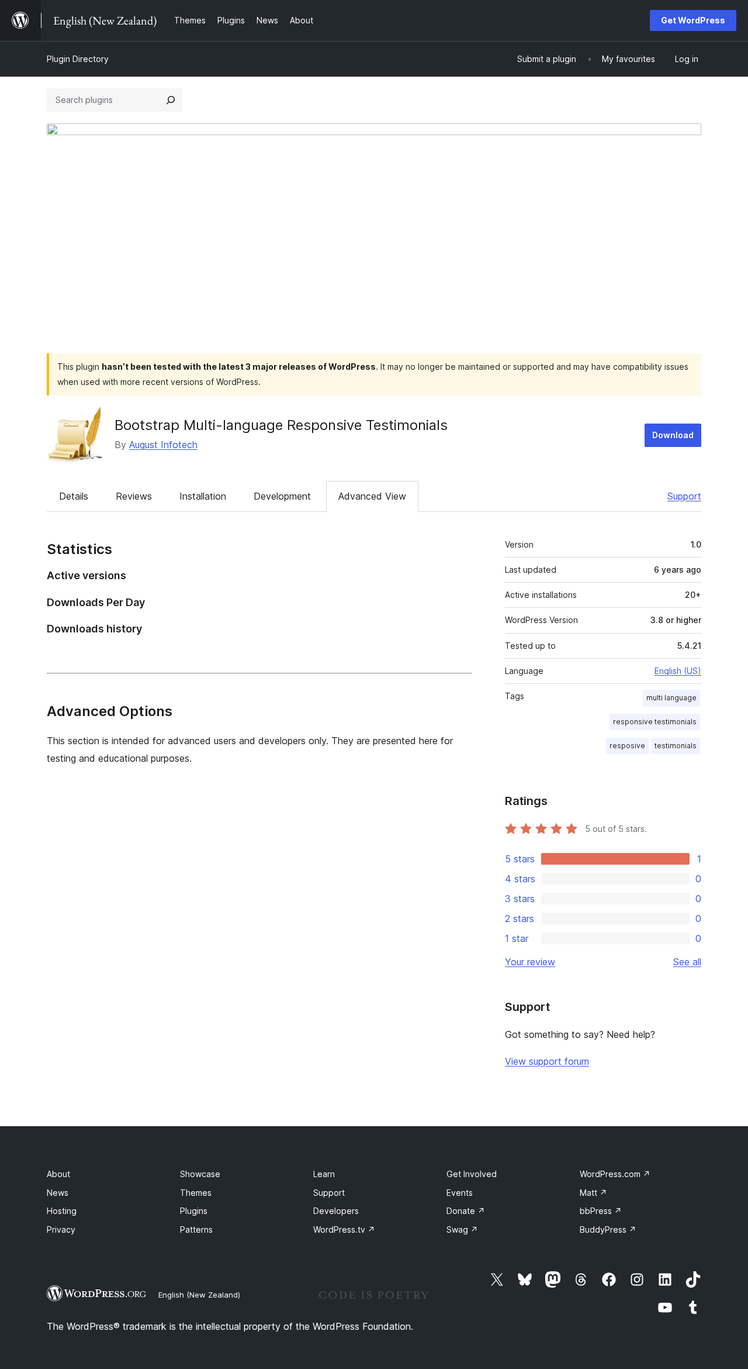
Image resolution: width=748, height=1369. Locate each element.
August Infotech (163, 444)
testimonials (675, 745)
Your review (530, 962)
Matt (593, 1193)
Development (282, 496)
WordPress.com (615, 1174)
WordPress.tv (344, 1229)
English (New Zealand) (199, 1294)
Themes (196, 1193)
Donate (465, 1211)
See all (687, 962)
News (57, 1193)
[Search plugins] (170, 100)
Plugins (193, 1211)
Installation (202, 496)
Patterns (196, 1229)
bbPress (601, 1211)
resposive (627, 745)
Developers (336, 1211)
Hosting (62, 1211)
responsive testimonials (655, 721)
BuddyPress (608, 1229)
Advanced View (372, 496)
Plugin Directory (78, 59)
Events (459, 1193)
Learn (324, 1174)
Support (684, 496)
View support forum (547, 1061)
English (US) (677, 671)
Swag (462, 1229)
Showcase (200, 1174)
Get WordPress (693, 20)
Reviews (134, 496)
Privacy (61, 1229)
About (58, 1174)
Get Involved (471, 1174)
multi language (671, 697)
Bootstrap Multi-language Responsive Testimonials (281, 425)
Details (73, 496)
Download (673, 435)
